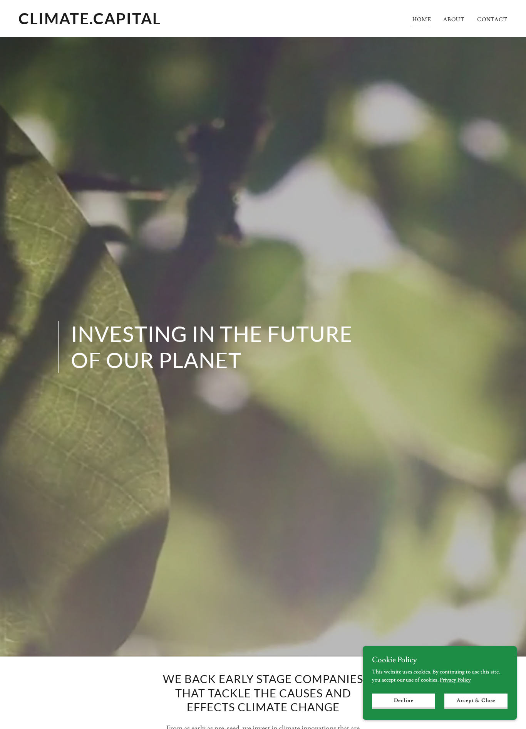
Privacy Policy (455, 680)
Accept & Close (476, 700)
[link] (137, 22)
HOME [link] (421, 19)
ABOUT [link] (453, 19)
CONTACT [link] (492, 19)
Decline (404, 700)
